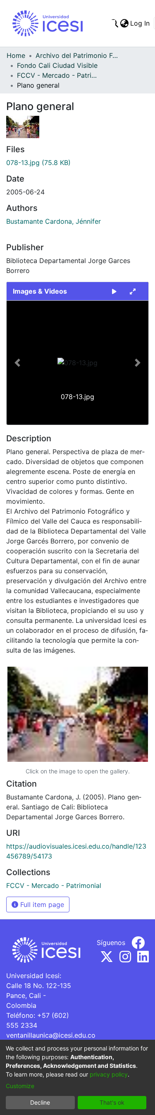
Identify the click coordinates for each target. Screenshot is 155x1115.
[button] (17, 363)
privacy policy (109, 1074)
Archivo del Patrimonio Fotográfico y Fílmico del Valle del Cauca (77, 55)
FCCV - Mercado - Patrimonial (58, 75)
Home (16, 55)
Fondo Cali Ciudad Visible (57, 65)
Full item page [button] (41, 904)
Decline (40, 1102)
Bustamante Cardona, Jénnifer (53, 221)
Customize (20, 1085)
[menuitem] (124, 23)
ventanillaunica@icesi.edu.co (50, 1035)
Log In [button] (140, 23)
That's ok (112, 1102)
